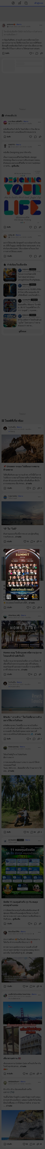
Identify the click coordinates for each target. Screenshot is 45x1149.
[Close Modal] (36, 552)
